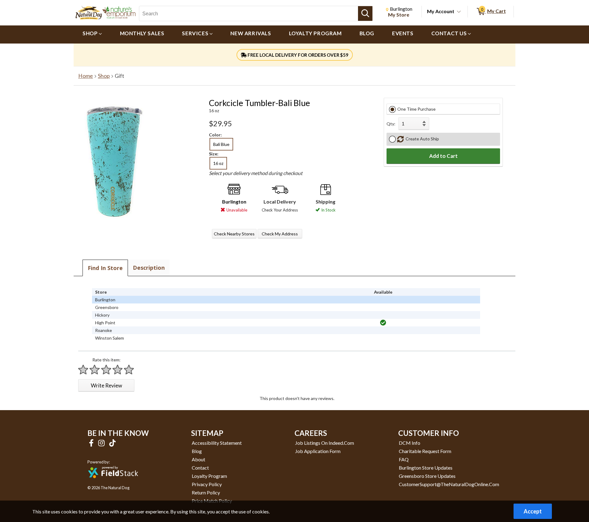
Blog (197, 451)
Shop (104, 76)
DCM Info (409, 443)
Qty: (391, 123)
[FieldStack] (113, 482)
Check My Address (280, 233)
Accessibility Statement (217, 443)
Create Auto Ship (421, 138)
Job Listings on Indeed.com (324, 443)
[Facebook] (92, 443)
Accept (533, 511)
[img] (383, 323)
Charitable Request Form (425, 451)
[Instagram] (102, 443)
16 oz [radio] (218, 163)
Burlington (234, 201)
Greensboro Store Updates (427, 476)
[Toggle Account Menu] (459, 12)
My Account (440, 11)
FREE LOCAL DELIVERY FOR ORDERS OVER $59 (297, 55)
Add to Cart (443, 156)
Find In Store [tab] (105, 268)
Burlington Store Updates (425, 468)
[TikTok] (112, 443)
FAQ (404, 459)
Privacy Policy (207, 484)
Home (85, 76)
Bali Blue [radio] (221, 144)
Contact (200, 468)
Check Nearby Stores (234, 233)
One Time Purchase (416, 109)
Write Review (106, 385)
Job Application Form (318, 451)
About (198, 459)
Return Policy (206, 492)
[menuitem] (92, 34)
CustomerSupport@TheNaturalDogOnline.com (449, 484)
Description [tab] (149, 267)
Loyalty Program (209, 476)
